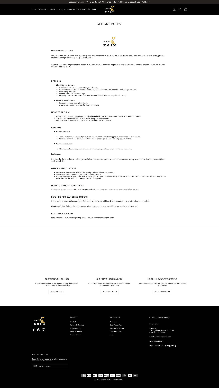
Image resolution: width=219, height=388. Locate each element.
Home (34, 9)
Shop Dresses (56, 291)
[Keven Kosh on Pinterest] (38, 329)
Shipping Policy (75, 328)
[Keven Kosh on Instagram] (43, 329)
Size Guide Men (116, 325)
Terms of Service (76, 331)
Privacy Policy (75, 335)
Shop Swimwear (162, 291)
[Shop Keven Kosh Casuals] (109, 257)
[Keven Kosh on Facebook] (33, 329)
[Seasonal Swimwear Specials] (162, 257)
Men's (52, 9)
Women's (42, 9)
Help (61, 9)
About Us (71, 9)
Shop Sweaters (109, 291)
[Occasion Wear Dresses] (56, 257)
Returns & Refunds (77, 325)
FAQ (94, 9)
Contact (73, 322)
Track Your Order (83, 9)
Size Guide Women (117, 328)
